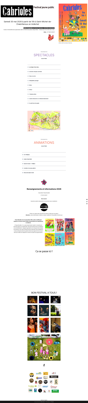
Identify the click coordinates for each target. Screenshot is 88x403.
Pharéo (52, 401)
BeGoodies (43, 401)
